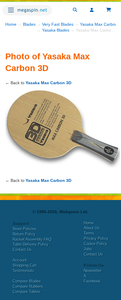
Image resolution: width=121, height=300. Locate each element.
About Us (92, 228)
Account (20, 260)
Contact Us (22, 249)
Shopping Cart (25, 265)
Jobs (88, 249)
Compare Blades (27, 281)
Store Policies (24, 229)
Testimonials (23, 270)
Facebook (92, 281)
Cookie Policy (95, 244)
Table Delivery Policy (30, 244)
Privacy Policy (96, 238)
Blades (29, 24)
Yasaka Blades (55, 30)
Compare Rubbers (28, 286)
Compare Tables (26, 291)
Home (10, 24)
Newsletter (93, 270)
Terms (89, 233)
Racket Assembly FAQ (32, 239)
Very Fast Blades (57, 24)
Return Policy (24, 234)
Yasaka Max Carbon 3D (48, 82)
